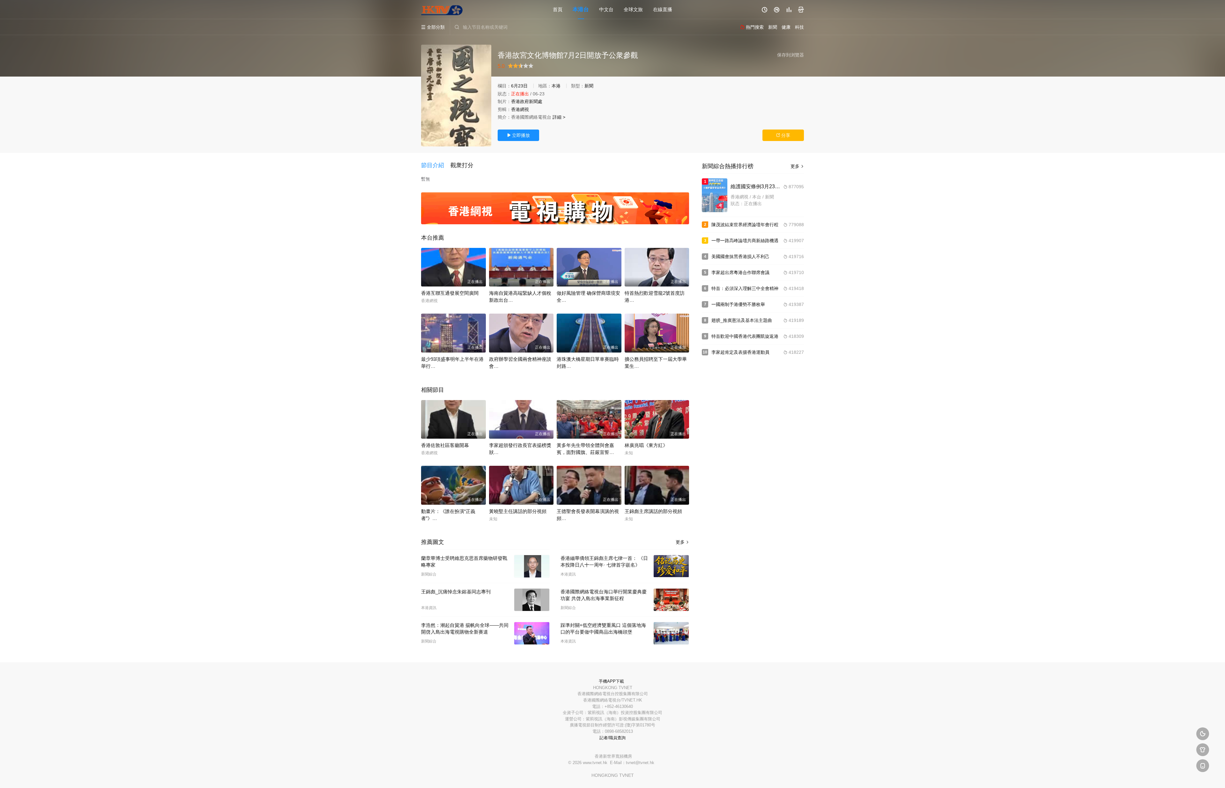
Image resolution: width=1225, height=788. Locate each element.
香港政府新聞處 (526, 101)
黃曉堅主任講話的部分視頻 (517, 511)
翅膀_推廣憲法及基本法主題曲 (741, 320)
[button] (435, 165)
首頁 (557, 9)
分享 (783, 135)
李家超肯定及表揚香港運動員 (740, 352)
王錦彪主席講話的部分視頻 (653, 511)
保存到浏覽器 (790, 54)
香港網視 (520, 109)
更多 (682, 542)
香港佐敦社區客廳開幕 (445, 445)
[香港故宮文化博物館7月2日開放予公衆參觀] (456, 95)
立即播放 (518, 135)
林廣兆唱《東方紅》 (646, 445)
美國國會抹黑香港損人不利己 (740, 256)
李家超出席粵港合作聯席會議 (740, 272)
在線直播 (662, 9)
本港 (556, 85)
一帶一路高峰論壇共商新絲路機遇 (744, 240)
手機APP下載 (611, 681)
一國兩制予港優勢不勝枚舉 (738, 304)
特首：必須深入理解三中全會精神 (744, 288)
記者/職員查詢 (612, 737)
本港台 (581, 9)
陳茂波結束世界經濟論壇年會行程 (744, 224)
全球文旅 (633, 9)
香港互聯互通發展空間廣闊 (450, 293)
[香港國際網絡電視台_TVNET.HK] (442, 9)
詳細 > (559, 117)
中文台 (606, 9)
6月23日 (519, 85)
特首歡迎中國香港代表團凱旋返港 (744, 336)
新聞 (588, 85)
